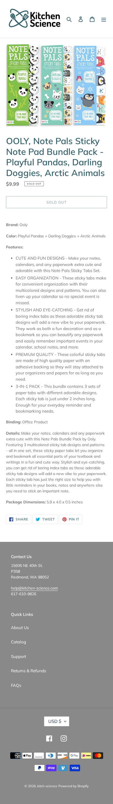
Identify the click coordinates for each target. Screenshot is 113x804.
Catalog (18, 641)
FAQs (16, 685)
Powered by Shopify (73, 786)
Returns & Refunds (28, 670)
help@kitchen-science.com (34, 588)
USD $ (54, 721)
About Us (20, 627)
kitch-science (47, 786)
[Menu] (103, 19)
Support (18, 656)
